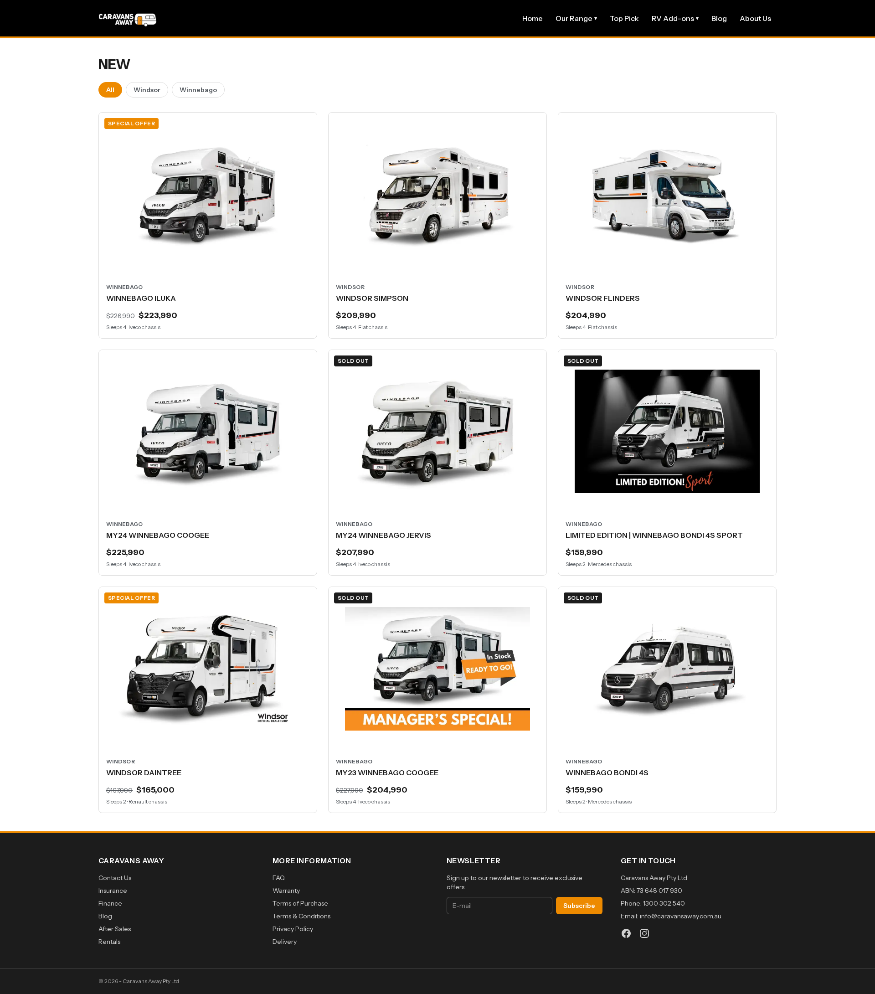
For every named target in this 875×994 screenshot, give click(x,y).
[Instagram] (644, 933)
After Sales (114, 929)
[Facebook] (626, 933)
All (110, 90)
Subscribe (579, 905)
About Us (755, 18)
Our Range (576, 18)
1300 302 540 (664, 903)
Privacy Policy (293, 929)
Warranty (286, 890)
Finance (110, 903)
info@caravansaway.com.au (680, 916)
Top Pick (624, 18)
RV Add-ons (675, 18)
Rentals (109, 941)
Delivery (285, 941)
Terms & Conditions (301, 916)
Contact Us (114, 878)
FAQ (279, 878)
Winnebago (198, 90)
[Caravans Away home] (127, 18)
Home (532, 18)
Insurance (112, 890)
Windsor (147, 90)
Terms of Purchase (300, 903)
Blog (719, 18)
